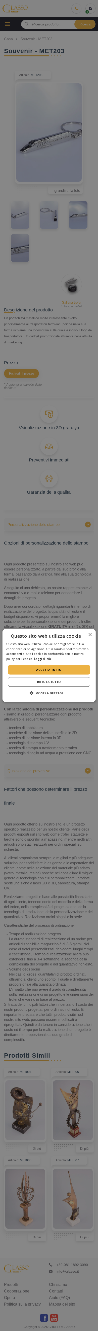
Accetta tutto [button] (49, 670)
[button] (49, 693)
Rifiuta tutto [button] (49, 682)
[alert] (49, 665)
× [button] (90, 634)
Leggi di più (42, 659)
